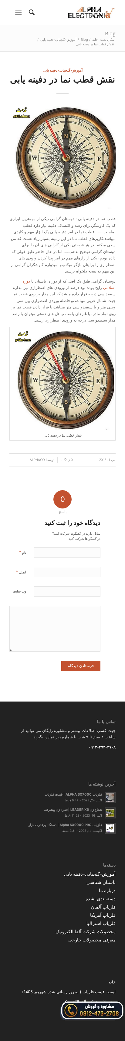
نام (22, 552)
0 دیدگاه (67, 460)
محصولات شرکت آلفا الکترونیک (86, 931)
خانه (112, 981)
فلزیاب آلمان (103, 907)
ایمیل (21, 571)
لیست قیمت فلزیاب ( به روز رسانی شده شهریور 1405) (69, 991)
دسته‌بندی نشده (101, 899)
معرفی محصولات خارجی (92, 940)
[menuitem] (31, 12)
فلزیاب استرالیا (101, 923)
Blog (110, 33)
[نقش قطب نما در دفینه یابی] (62, 157)
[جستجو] (31, 12)
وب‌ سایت (19, 591)
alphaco (37, 460)
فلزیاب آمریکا (103, 915)
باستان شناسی (101, 882)
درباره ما (107, 890)
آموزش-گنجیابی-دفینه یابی (63, 70)
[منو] (19, 12)
